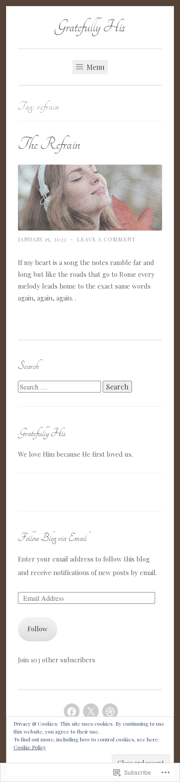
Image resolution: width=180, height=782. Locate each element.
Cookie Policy (30, 747)
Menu (94, 67)
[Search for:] (60, 386)
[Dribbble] (110, 711)
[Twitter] (91, 711)
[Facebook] (72, 711)
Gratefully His (90, 27)
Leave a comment (106, 239)
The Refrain (49, 144)
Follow (38, 628)
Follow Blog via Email (52, 537)
